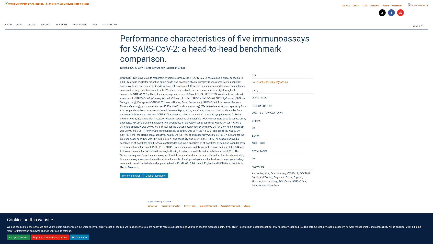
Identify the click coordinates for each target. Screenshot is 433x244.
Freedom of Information (170, 205)
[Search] (422, 25)
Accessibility (397, 5)
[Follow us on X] (382, 12)
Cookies (356, 5)
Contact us (374, 5)
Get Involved (109, 24)
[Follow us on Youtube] (400, 12)
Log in (364, 5)
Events (32, 24)
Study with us (79, 24)
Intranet (385, 5)
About (8, 24)
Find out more (79, 237)
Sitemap (247, 205)
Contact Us (152, 205)
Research (46, 24)
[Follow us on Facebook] (391, 12)
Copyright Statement (208, 205)
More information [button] (131, 175)
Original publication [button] (156, 175)
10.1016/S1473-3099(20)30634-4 (270, 82)
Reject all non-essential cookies (50, 237)
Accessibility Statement (230, 205)
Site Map (346, 5)
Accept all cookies (18, 237)
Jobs (95, 24)
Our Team (61, 24)
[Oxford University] (415, 5)
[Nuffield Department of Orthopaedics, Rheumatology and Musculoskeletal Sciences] (47, 2)
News (20, 24)
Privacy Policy (190, 205)
